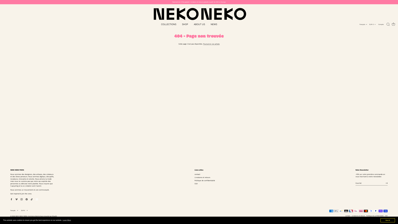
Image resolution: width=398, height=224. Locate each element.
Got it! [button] (388, 220)
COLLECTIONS (168, 24)
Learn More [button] (67, 220)
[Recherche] (388, 24)
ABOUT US (199, 24)
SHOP (185, 24)
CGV (196, 184)
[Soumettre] (387, 183)
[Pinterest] (27, 199)
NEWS (214, 24)
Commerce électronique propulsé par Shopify (42, 216)
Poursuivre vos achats (211, 44)
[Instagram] (22, 199)
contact (197, 174)
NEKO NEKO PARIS (21, 216)
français (362, 24)
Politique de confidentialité (205, 180)
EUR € (371, 24)
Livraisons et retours (202, 177)
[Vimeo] (16, 199)
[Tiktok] (32, 199)
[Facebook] (11, 199)
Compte (381, 24)
